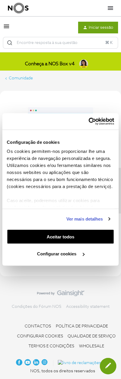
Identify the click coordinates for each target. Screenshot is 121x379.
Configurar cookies (57, 253)
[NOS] (18, 8)
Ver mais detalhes (84, 218)
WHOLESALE (91, 346)
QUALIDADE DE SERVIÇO (92, 336)
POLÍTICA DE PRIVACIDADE (82, 326)
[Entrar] (9, 43)
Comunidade (21, 78)
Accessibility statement (88, 307)
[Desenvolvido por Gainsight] (60, 294)
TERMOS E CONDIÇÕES (51, 346)
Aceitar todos (60, 236)
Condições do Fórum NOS (36, 307)
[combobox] (60, 43)
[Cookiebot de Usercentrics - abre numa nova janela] (88, 121)
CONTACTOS (38, 326)
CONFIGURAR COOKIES (40, 336)
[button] (6, 29)
